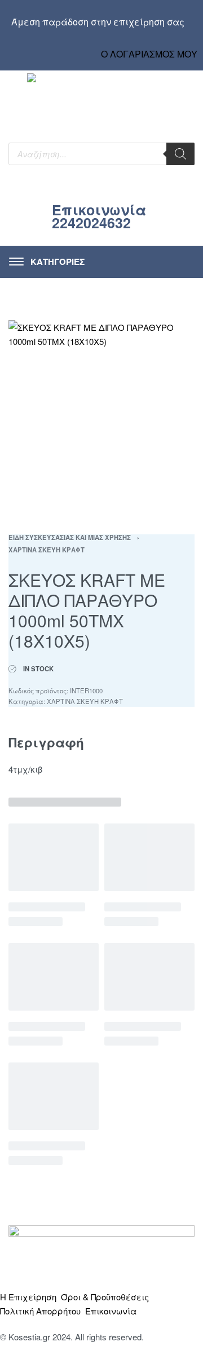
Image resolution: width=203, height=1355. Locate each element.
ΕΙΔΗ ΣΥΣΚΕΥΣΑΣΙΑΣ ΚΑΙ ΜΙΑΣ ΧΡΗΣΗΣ (69, 537)
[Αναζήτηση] (180, 154)
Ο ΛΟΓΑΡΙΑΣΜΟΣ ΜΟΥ (149, 53)
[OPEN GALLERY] (101, 413)
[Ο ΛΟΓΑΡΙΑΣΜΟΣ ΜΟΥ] (149, 43)
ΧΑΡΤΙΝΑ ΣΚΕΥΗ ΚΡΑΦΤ (46, 549)
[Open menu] (46, 262)
